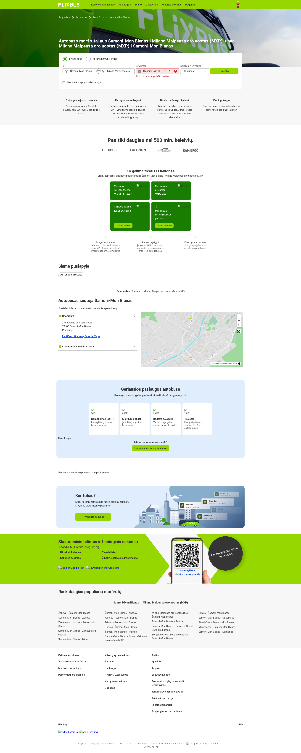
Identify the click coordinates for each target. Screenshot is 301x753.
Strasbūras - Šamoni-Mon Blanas (216, 622)
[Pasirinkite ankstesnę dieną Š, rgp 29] (165, 71)
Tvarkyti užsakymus (116, 674)
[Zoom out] (239, 320)
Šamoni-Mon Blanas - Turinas (121, 631)
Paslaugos (111, 668)
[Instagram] (240, 732)
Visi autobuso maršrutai (72, 661)
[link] (150, 507)
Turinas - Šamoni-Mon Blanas (121, 627)
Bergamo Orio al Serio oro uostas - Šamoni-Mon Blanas (170, 636)
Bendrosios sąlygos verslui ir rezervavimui (168, 683)
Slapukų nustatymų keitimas (205, 743)
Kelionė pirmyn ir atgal (104, 58)
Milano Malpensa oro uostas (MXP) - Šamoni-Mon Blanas (172, 614)
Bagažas (110, 687)
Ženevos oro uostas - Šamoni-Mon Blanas (77, 624)
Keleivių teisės (81, 743)
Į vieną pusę (75, 58)
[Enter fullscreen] (239, 331)
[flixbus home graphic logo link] (68, 5)
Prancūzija (98, 17)
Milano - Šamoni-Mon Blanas (120, 622)
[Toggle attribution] (239, 363)
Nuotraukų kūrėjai (161, 704)
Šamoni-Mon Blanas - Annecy (121, 612)
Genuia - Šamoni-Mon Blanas (214, 612)
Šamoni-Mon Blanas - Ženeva (74, 617)
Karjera (155, 668)
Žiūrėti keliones (164, 225)
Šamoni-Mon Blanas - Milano (73, 639)
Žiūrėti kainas (123, 225)
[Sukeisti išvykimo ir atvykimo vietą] (98, 71)
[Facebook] (239, 732)
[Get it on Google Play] (69, 732)
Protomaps (216, 363)
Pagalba (109, 661)
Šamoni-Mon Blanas (119, 17)
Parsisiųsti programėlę (71, 674)
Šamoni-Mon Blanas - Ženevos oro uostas (77, 632)
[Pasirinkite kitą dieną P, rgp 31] (170, 71)
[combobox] (83, 71)
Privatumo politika (127, 743)
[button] (97, 316)
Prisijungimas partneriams (166, 711)
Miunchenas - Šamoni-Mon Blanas (216, 627)
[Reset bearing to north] (239, 325)
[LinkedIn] (242, 732)
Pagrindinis (64, 17)
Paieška (224, 71)
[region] (192, 339)
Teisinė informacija (162, 698)
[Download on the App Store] (89, 732)
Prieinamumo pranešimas (171, 743)
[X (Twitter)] (243, 732)
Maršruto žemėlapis (70, 668)
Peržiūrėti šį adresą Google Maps (81, 336)
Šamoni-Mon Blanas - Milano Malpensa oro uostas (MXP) (126, 638)
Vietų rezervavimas (116, 681)
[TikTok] (244, 732)
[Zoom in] (239, 316)
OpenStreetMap (230, 363)
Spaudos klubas (160, 674)
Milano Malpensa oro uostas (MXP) (164, 291)
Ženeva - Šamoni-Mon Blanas (74, 612)
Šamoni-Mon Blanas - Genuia (167, 621)
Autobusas (81, 17)
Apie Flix (156, 661)
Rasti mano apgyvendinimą (81, 82)
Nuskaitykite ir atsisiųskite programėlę (187, 572)
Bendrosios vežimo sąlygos (167, 691)
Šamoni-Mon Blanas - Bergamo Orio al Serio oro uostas (172, 628)
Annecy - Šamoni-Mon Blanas (121, 617)
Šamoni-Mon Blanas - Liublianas (215, 631)
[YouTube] (241, 732)
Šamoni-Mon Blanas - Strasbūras (216, 617)
